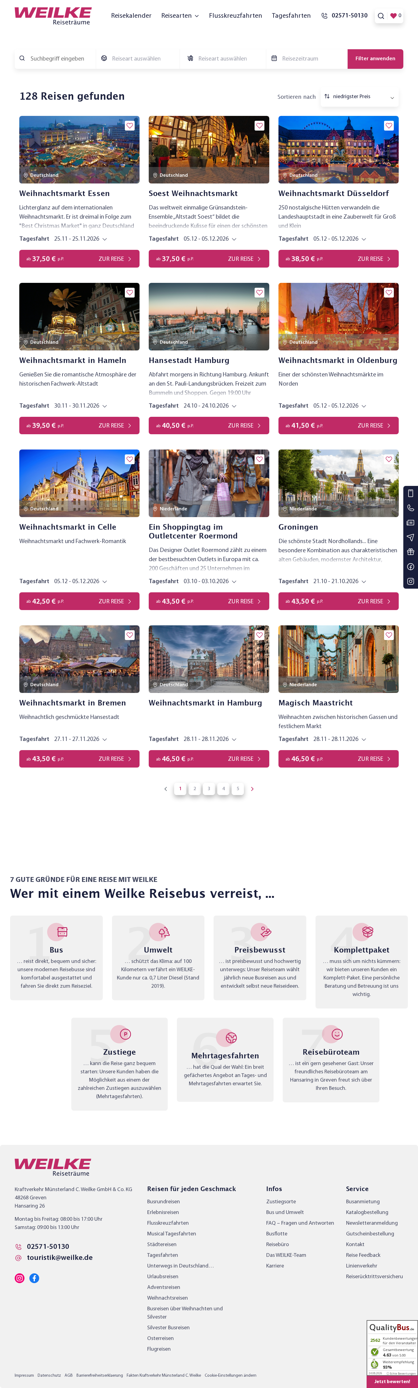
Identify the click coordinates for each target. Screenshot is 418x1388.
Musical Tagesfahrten (171, 1234)
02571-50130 (48, 1247)
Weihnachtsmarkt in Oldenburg (337, 360)
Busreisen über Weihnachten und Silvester (185, 1313)
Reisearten (176, 16)
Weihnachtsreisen (167, 1298)
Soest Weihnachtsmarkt (193, 194)
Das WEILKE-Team (286, 1255)
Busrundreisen (163, 1202)
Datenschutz (49, 1375)
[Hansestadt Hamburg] (209, 316)
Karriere (275, 1266)
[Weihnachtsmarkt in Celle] (79, 483)
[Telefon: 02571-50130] (410, 508)
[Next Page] (252, 789)
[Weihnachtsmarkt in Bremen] (79, 659)
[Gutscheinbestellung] (410, 552)
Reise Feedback (363, 1255)
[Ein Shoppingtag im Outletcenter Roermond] (209, 483)
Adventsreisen (163, 1287)
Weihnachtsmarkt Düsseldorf (333, 194)
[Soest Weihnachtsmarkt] (209, 149)
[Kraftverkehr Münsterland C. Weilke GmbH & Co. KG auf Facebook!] (34, 1278)
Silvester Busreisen (168, 1328)
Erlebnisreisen (163, 1213)
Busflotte (276, 1234)
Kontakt (355, 1245)
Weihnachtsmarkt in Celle (67, 527)
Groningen (298, 527)
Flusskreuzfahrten (235, 16)
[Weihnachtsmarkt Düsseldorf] (338, 149)
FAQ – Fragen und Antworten (300, 1223)
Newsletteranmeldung (372, 1223)
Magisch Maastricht (315, 703)
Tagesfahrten (291, 16)
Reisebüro (277, 1245)
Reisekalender (131, 16)
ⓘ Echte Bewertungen (401, 1373)
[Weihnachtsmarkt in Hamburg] (209, 659)
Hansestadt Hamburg (189, 360)
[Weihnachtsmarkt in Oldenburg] (338, 316)
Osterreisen (160, 1339)
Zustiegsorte (281, 1202)
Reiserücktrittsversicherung (377, 1277)
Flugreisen (159, 1349)
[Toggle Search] (381, 16)
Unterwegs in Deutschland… (180, 1266)
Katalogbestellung (367, 1213)
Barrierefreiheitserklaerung (100, 1375)
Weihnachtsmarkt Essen (64, 194)
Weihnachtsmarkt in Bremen (72, 703)
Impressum (24, 1375)
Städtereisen (162, 1245)
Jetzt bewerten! (392, 1381)
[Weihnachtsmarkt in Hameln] (79, 316)
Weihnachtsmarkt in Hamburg (205, 703)
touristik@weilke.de (60, 1258)
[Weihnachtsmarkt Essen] (79, 149)
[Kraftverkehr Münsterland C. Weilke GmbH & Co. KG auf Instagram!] (19, 1278)
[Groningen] (338, 483)
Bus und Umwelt (285, 1213)
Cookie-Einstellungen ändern (230, 1375)
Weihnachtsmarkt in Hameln (72, 360)
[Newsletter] (410, 537)
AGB (69, 1375)
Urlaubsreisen (162, 1277)
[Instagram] (410, 581)
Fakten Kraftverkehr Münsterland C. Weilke (164, 1375)
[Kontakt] (410, 493)
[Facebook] (410, 566)
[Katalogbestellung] (410, 522)
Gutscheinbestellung (370, 1234)
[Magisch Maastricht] (338, 659)
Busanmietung (363, 1202)
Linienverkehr (361, 1266)
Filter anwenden (375, 59)
